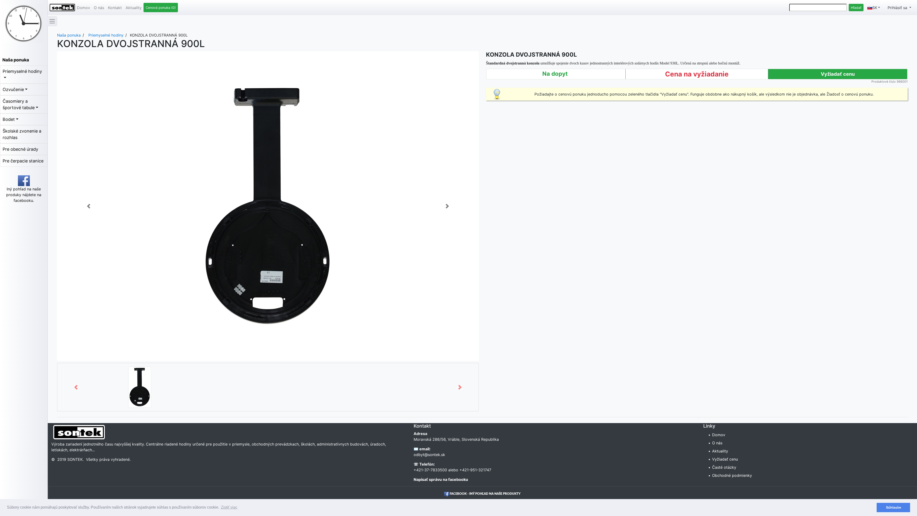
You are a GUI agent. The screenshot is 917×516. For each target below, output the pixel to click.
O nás (99, 7)
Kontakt (115, 7)
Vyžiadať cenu (725, 459)
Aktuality (134, 7)
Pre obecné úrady (20, 149)
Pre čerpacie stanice (23, 160)
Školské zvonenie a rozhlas (22, 134)
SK (874, 7)
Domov (83, 7)
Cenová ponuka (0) (161, 7)
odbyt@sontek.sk (429, 454)
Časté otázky (724, 467)
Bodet (9, 119)
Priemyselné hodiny (22, 71)
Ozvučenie (13, 89)
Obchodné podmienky (732, 475)
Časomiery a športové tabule (19, 104)
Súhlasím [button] (893, 507)
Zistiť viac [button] (229, 507)
